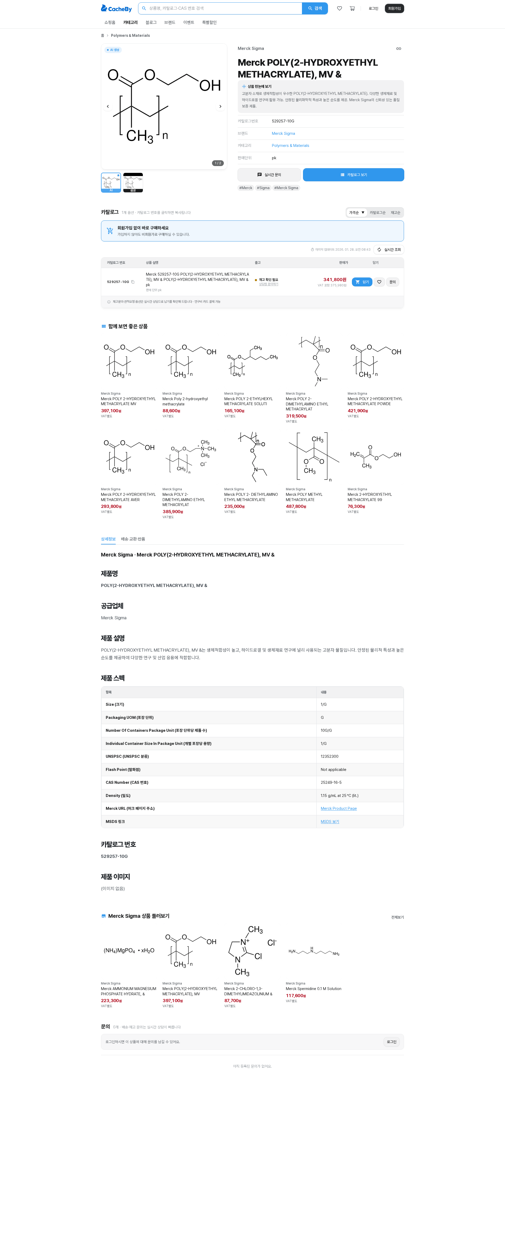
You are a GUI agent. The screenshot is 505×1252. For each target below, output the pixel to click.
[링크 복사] (398, 48)
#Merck (245, 188)
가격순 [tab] (357, 212)
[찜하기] (379, 282)
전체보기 (397, 917)
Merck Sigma (251, 48)
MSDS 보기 (330, 821)
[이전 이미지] (107, 106)
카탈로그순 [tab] (378, 212)
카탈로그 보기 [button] (357, 175)
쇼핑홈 (109, 22)
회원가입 (394, 8)
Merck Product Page (339, 808)
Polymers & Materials (130, 35)
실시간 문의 (273, 175)
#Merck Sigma (286, 188)
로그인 (373, 8)
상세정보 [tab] (108, 539)
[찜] (339, 8)
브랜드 (169, 22)
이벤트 (188, 22)
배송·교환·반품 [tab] (133, 539)
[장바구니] (352, 8)
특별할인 (209, 22)
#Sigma (263, 188)
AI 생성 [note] (114, 50)
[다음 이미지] (220, 106)
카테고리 (130, 22)
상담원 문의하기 (268, 284)
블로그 (151, 22)
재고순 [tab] (395, 212)
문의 (393, 282)
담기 (366, 282)
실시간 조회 (392, 250)
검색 (318, 8)
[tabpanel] (252, 721)
